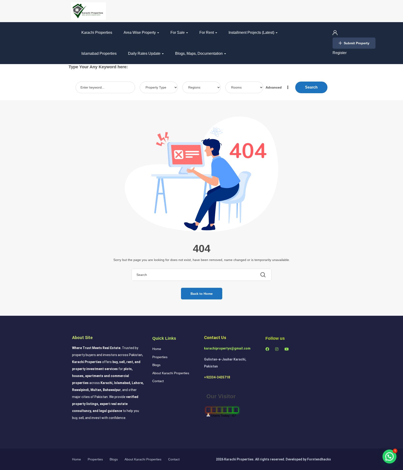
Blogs (156, 365)
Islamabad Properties (99, 53)
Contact (158, 381)
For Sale (178, 32)
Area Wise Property (140, 32)
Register (340, 53)
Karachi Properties (96, 32)
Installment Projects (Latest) (252, 32)
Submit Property (356, 43)
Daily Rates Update (144, 53)
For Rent (207, 32)
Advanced (274, 87)
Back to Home (202, 293)
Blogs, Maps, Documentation (199, 53)
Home (156, 349)
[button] (389, 456)
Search (311, 87)
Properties (159, 357)
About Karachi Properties (170, 373)
